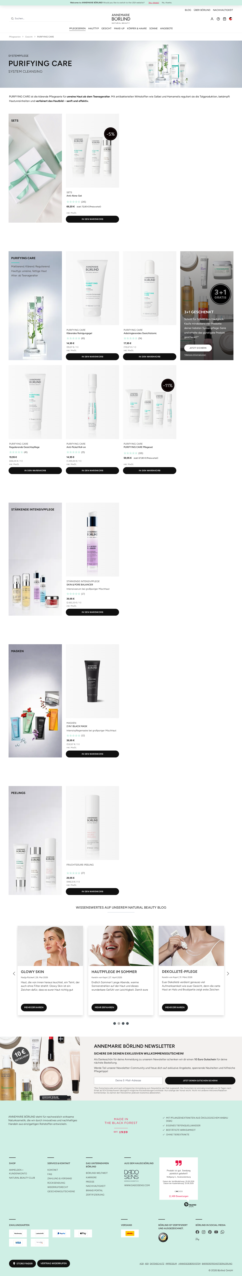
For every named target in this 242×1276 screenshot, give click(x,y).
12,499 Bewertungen (178, 1196)
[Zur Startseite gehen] (121, 19)
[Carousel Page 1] (114, 1023)
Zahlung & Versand (59, 1178)
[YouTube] (216, 1232)
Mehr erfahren (33, 1007)
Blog (188, 10)
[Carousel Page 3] (123, 1023)
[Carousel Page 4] (127, 1023)
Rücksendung (56, 1183)
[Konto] (212, 18)
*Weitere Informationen (195, 355)
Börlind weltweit (97, 1173)
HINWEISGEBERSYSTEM (189, 1263)
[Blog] (197, 1239)
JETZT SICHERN (198, 348)
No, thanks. (167, 2)
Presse (90, 1181)
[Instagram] (203, 1232)
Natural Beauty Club (22, 1177)
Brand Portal (94, 1190)
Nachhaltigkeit (223, 10)
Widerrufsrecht (57, 1187)
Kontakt (52, 1170)
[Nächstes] (228, 973)
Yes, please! (153, 2)
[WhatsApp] (222, 1232)
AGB (142, 1263)
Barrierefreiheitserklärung (217, 1263)
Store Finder (24, 1263)
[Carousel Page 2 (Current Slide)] (119, 1023)
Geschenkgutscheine (61, 1191)
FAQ (49, 1174)
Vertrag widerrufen (53, 1263)
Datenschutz (157, 1263)
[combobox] (44, 19)
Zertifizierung (95, 1194)
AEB (146, 1263)
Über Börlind (202, 10)
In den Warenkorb (92, 219)
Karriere (91, 1177)
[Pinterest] (210, 1232)
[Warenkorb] (224, 18)
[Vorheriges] (14, 973)
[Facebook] (197, 1232)
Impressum (171, 1263)
